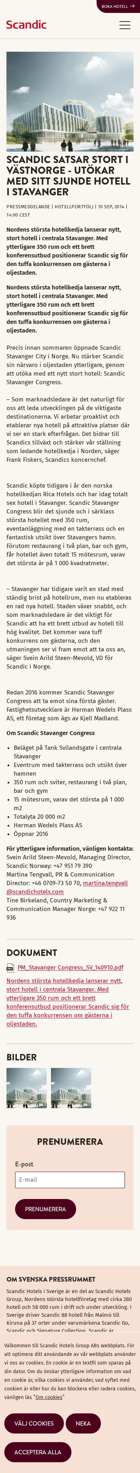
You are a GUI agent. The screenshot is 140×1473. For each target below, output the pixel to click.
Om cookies (49, 1397)
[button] (125, 24)
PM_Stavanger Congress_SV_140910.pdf (70, 967)
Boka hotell (115, 6)
